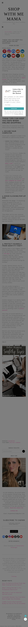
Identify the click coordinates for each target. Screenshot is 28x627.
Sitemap (14, 576)
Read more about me (16, 507)
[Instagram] (9, 51)
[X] (9, 56)
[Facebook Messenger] (4, 56)
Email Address (14, 524)
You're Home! (8, 31)
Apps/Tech (12, 442)
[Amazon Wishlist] (22, 56)
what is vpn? (9, 163)
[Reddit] (18, 51)
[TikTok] (18, 536)
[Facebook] (13, 51)
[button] (2, 27)
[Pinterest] (4, 51)
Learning (17, 442)
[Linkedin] (22, 51)
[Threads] (18, 56)
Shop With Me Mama (14, 14)
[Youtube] (13, 56)
